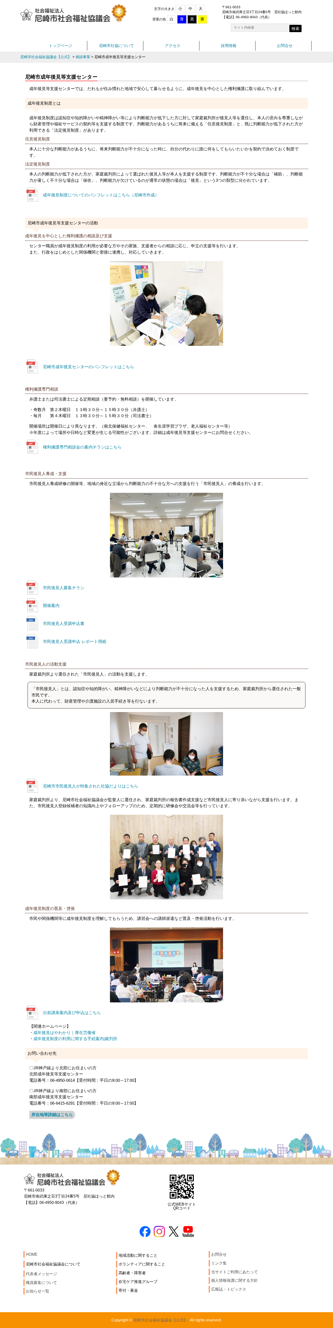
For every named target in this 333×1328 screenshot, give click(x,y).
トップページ (60, 46)
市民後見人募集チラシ (63, 587)
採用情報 (228, 46)
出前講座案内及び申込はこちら (72, 1012)
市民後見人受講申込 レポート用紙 (74, 641)
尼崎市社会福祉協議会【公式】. (161, 1320)
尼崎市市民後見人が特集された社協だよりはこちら (90, 786)
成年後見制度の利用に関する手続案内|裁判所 (77, 1038)
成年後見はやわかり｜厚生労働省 (64, 1032)
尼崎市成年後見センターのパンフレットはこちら (88, 366)
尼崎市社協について (116, 46)
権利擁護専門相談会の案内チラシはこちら (82, 447)
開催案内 (51, 605)
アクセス (172, 46)
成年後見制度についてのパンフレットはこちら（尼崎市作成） (101, 194)
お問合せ (285, 46)
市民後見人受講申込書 (63, 623)
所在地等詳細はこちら (52, 1114)
